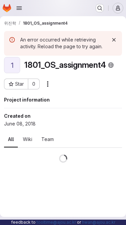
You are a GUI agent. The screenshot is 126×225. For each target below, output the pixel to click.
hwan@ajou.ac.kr (98, 222)
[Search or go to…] (100, 8)
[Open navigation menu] (19, 8)
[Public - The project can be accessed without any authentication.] (111, 65)
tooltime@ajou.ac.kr (56, 222)
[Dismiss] (114, 40)
